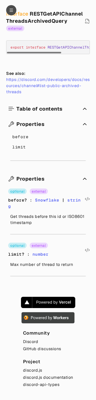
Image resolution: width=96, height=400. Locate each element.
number (41, 254)
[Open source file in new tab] (87, 21)
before (20, 136)
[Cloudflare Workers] (48, 317)
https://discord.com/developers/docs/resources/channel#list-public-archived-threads (48, 86)
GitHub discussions (42, 348)
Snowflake (47, 200)
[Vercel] (48, 302)
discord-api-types (41, 384)
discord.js (32, 370)
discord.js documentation (48, 377)
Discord (30, 341)
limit (19, 147)
